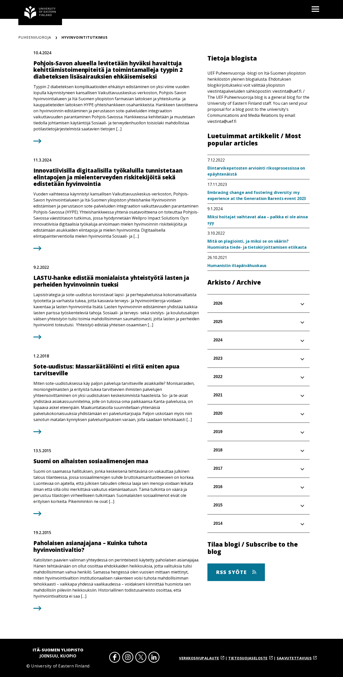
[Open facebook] (114, 658)
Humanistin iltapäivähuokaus (236, 265)
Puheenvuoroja (34, 37)
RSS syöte (232, 572)
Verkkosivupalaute (199, 658)
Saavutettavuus (294, 658)
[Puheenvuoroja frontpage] (40, 12)
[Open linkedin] (153, 658)
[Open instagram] (127, 658)
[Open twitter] (140, 658)
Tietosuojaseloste (248, 658)
